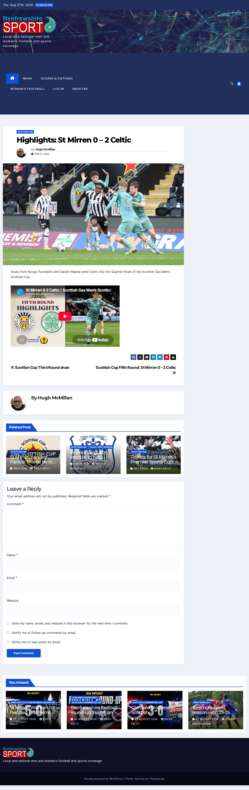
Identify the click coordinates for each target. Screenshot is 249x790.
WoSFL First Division (101, 447)
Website (12, 600)
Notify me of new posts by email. (36, 642)
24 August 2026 (25, 719)
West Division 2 (201, 702)
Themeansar (156, 778)
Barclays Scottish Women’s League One (33, 702)
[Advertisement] (160, 83)
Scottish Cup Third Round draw (41, 367)
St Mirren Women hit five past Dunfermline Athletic (33, 712)
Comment (15, 504)
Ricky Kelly (42, 468)
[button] (232, 84)
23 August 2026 (207, 719)
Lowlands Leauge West (84, 697)
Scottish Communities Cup (87, 702)
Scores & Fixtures (57, 78)
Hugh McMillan (45, 149)
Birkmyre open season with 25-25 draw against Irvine (212, 712)
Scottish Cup (25, 132)
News (27, 78)
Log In (58, 89)
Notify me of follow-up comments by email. (44, 633)
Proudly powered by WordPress (103, 778)
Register (80, 89)
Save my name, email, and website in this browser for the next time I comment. (70, 623)
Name (12, 555)
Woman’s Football (27, 89)
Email (12, 578)
